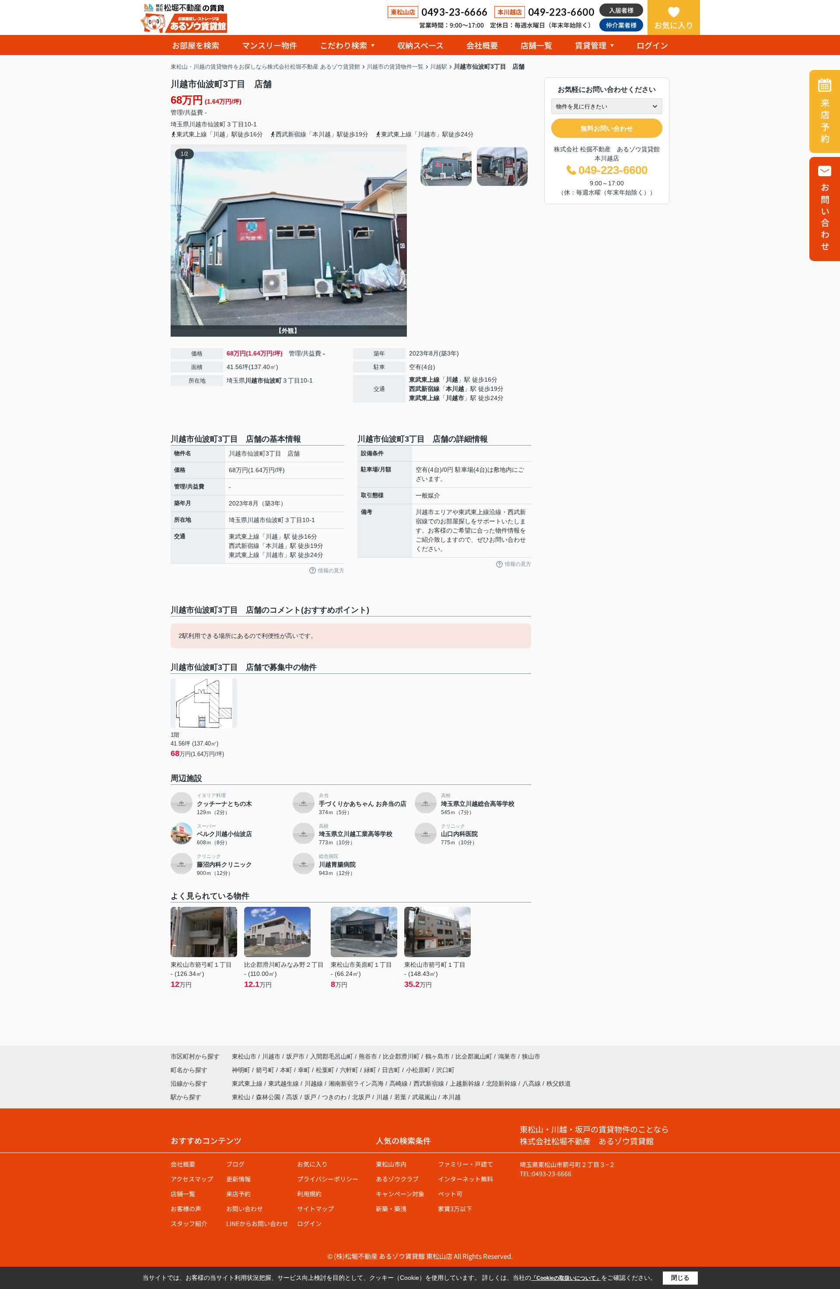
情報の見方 (331, 571)
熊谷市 (368, 1056)
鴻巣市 (507, 1056)
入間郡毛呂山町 (331, 1056)
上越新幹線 (466, 1083)
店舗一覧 (536, 45)
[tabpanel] (474, 166)
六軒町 (350, 1069)
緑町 (371, 1069)
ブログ (235, 1164)
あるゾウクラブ (397, 1178)
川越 (452, 379)
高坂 (292, 1097)
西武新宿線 (424, 388)
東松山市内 (391, 1164)
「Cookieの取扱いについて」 (566, 1278)
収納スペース (420, 45)
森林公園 (268, 1097)
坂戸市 (295, 1056)
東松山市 (244, 1056)
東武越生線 (284, 1083)
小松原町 (419, 1069)
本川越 (455, 388)
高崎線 (399, 1083)
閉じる (680, 1277)
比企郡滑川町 (401, 1056)
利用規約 (309, 1193)
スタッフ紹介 (189, 1223)
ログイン (652, 45)
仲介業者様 (621, 25)
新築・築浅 (391, 1208)
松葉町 (326, 1069)
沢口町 (445, 1069)
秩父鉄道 (558, 1083)
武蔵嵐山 (424, 1097)
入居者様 (621, 10)
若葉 (400, 1097)
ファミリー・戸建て (465, 1164)
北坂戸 (361, 1097)
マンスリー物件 (269, 45)
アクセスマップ (192, 1178)
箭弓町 (266, 1069)
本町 (287, 1069)
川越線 (314, 1083)
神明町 (242, 1069)
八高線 (532, 1083)
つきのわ (334, 1097)
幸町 (305, 1069)
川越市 (198, 124)
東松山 (241, 1097)
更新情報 (238, 1178)
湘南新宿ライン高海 (357, 1083)
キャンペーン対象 (400, 1193)
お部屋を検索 (195, 45)
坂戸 (310, 1097)
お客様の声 (186, 1208)
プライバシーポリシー (327, 1178)
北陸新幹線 (502, 1083)
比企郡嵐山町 (473, 1056)
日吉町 (392, 1069)
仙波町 (216, 124)
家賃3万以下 (455, 1208)
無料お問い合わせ (607, 128)
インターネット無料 (465, 1178)
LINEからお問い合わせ (257, 1223)
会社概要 (482, 45)
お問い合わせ (244, 1208)
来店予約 (238, 1193)
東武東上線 (424, 379)
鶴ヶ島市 (437, 1056)
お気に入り (673, 25)
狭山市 (531, 1056)
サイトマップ (315, 1208)
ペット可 (450, 1193)
